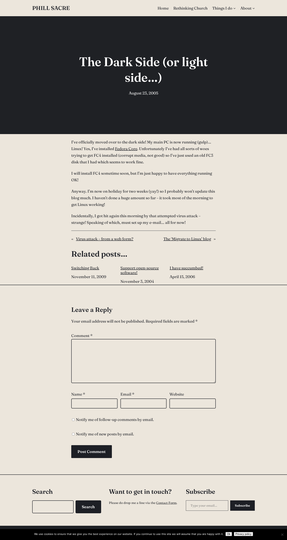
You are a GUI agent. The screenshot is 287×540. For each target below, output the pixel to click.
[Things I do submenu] (234, 8)
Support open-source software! (139, 270)
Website (176, 394)
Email (127, 394)
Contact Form (166, 503)
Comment (82, 335)
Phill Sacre (51, 8)
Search (88, 506)
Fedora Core (126, 148)
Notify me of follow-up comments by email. (115, 419)
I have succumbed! (186, 268)
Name (78, 394)
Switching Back (85, 268)
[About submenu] (253, 8)
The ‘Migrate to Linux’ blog (187, 238)
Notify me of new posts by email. (105, 433)
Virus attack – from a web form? (104, 238)
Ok (228, 534)
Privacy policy (243, 534)
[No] (282, 534)
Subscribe (242, 505)
